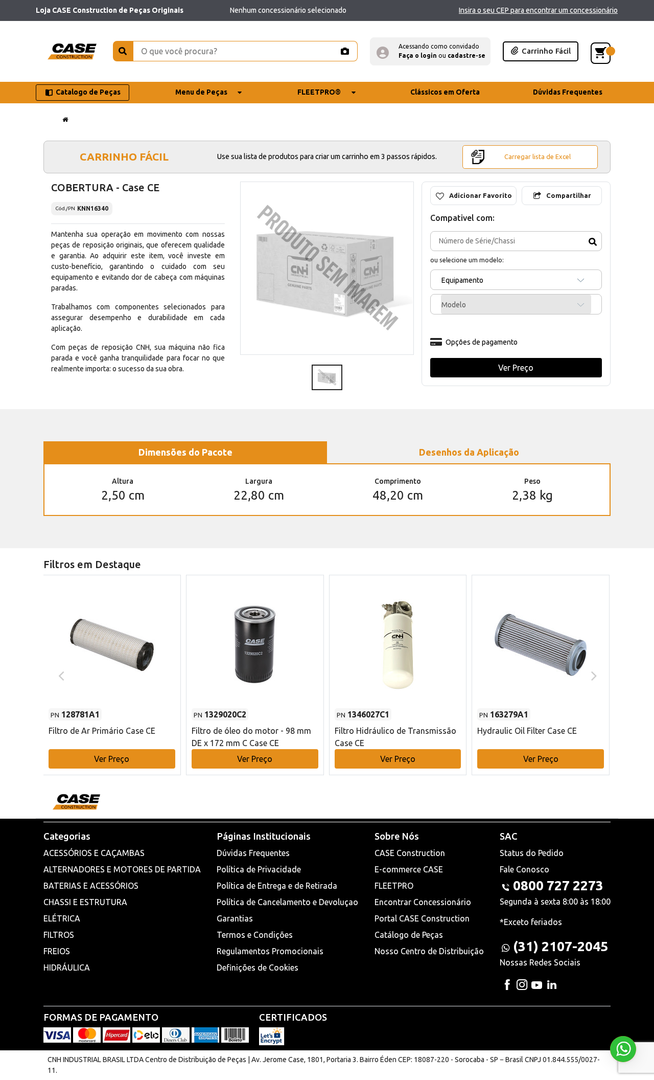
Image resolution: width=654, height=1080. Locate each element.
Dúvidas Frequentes (253, 853)
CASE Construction (410, 853)
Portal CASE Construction (422, 918)
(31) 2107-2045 (560, 946)
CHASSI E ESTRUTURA (85, 902)
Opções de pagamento (482, 342)
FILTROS (58, 934)
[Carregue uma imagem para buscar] (344, 51)
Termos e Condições (255, 934)
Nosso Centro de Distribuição (429, 951)
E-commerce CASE (409, 869)
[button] (430, 51)
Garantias (235, 918)
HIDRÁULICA (66, 967)
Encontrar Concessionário (423, 902)
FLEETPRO (394, 885)
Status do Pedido (532, 853)
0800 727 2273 (558, 885)
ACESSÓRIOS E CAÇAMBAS (94, 853)
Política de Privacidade (259, 869)
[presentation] (60, 675)
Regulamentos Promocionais (270, 951)
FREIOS (56, 951)
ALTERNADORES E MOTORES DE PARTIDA (122, 869)
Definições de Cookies (257, 967)
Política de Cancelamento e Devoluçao (287, 902)
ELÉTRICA (61, 918)
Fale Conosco (524, 869)
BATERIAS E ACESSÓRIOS (90, 885)
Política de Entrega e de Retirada (277, 885)
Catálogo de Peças (409, 934)
